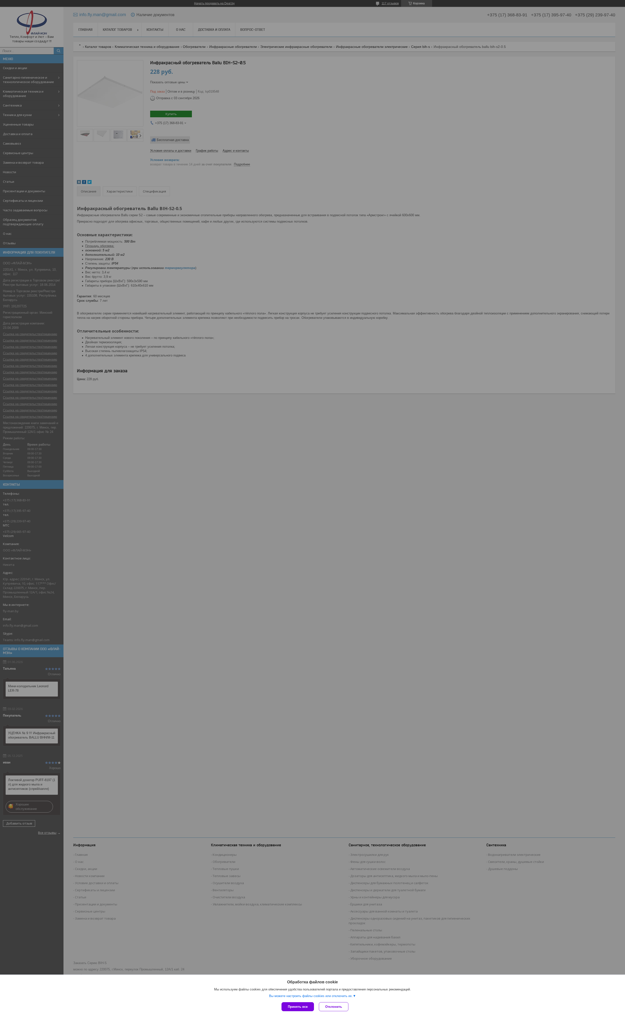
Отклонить (333, 1007)
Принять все (298, 1007)
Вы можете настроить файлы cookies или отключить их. (311, 996)
